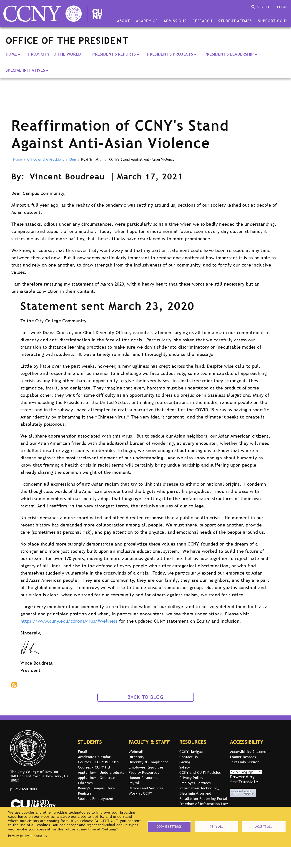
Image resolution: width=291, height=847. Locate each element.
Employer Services (195, 782)
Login (282, 7)
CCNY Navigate (191, 751)
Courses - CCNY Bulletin (98, 761)
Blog (72, 159)
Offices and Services (146, 788)
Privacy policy (18, 836)
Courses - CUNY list (94, 767)
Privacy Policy (191, 777)
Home (11, 54)
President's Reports (114, 54)
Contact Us (188, 756)
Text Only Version (244, 761)
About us (40, 836)
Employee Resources (146, 767)
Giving (184, 761)
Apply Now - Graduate (96, 777)
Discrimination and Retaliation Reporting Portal (203, 796)
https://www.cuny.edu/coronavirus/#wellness (69, 621)
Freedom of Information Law (203, 803)
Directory (137, 756)
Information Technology (199, 788)
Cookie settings (169, 827)
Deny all (216, 827)
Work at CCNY (140, 793)
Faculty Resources (144, 772)
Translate (248, 782)
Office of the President (45, 159)
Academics (147, 20)
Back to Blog (146, 697)
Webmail (136, 751)
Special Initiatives (25, 70)
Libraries (85, 782)
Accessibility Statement (250, 751)
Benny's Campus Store (96, 788)
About (123, 20)
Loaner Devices (243, 756)
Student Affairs (235, 20)
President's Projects (170, 54)
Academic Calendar (94, 756)
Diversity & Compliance (149, 761)
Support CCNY (273, 20)
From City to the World (54, 54)
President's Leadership (229, 54)
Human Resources (143, 777)
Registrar (85, 793)
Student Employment (96, 798)
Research (202, 20)
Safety (184, 767)
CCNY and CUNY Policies (200, 772)
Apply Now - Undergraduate (101, 772)
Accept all (263, 827)
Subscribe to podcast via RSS (14, 685)
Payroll (134, 782)
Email (83, 751)
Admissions (175, 20)
